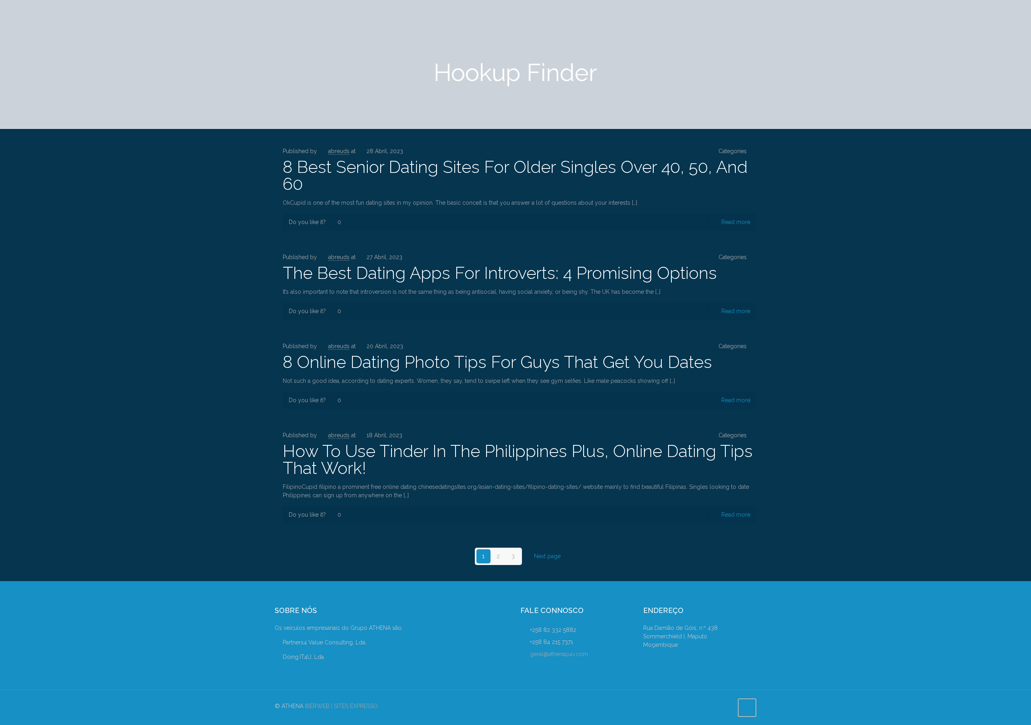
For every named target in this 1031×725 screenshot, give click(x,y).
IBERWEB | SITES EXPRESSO (341, 706)
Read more (735, 222)
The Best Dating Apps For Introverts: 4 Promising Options (500, 273)
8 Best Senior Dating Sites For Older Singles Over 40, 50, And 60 (515, 175)
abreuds (339, 151)
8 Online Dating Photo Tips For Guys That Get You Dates (497, 362)
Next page (547, 556)
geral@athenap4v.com (559, 654)
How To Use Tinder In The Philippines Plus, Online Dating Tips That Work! (518, 459)
